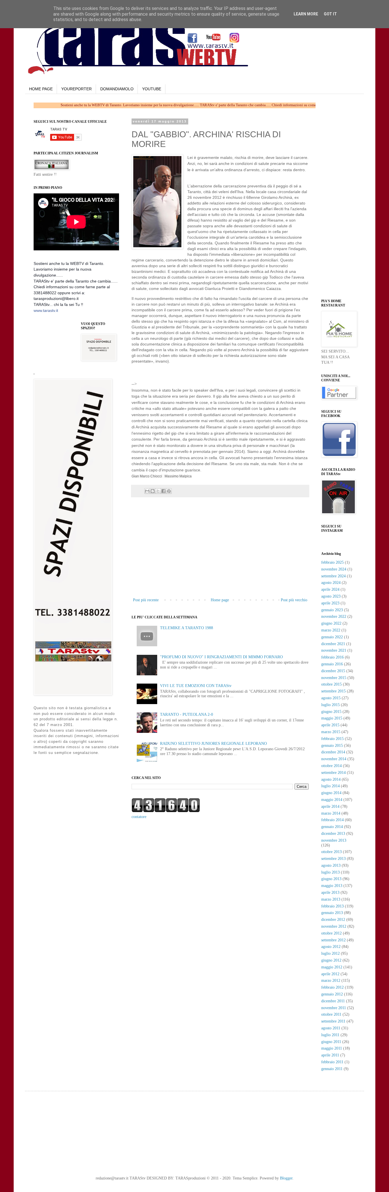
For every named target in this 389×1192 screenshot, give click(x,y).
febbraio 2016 (332, 657)
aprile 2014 (330, 806)
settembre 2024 (333, 576)
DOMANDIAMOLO (117, 89)
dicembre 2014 (333, 752)
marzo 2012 (330, 980)
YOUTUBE (151, 89)
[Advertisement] (204, 376)
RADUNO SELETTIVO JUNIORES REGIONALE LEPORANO (213, 743)
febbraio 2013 (332, 906)
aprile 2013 (330, 892)
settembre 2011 (333, 1021)
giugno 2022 (331, 623)
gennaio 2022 (332, 637)
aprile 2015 (330, 725)
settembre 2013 (333, 858)
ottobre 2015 (331, 684)
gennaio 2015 (332, 745)
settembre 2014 (333, 772)
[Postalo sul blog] (152, 491)
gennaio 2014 (332, 827)
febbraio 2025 (332, 562)
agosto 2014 (331, 779)
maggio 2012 (331, 967)
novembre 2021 (333, 650)
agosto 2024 (331, 582)
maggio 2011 (331, 1048)
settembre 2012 (333, 940)
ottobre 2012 (331, 933)
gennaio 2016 (332, 664)
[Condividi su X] (158, 491)
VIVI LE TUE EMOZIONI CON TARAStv (196, 686)
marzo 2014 (330, 813)
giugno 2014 (331, 793)
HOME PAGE (41, 89)
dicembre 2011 (333, 1001)
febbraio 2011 (332, 1062)
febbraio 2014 (332, 820)
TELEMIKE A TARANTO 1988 (186, 628)
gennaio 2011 (332, 1069)
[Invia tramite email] (147, 491)
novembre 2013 (333, 840)
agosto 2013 (331, 865)
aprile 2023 (330, 603)
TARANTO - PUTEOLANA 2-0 (186, 714)
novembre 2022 (333, 616)
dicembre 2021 (333, 644)
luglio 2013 (330, 872)
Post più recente (146, 600)
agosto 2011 (330, 1028)
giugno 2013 (331, 879)
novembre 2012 (333, 926)
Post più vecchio (294, 600)
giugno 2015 (331, 712)
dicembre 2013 (333, 833)
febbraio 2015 (332, 739)
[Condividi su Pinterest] (169, 491)
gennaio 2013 (332, 913)
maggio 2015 (331, 718)
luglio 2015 (330, 705)
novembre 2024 (333, 569)
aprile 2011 (330, 1055)
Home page (220, 600)
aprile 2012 (330, 974)
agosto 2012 (331, 946)
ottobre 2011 (331, 1014)
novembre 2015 (333, 678)
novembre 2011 (333, 1008)
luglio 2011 (330, 1035)
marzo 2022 (330, 630)
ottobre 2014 (331, 766)
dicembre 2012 (333, 919)
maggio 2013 (331, 886)
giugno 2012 (331, 960)
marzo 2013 (330, 899)
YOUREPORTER (76, 89)
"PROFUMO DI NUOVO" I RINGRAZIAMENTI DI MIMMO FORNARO (221, 657)
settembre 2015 (333, 691)
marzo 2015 (330, 732)
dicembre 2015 (333, 671)
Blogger (286, 1178)
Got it (330, 14)
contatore (139, 817)
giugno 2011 (331, 1042)
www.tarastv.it (46, 310)
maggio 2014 (331, 800)
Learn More (306, 14)
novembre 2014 (333, 759)
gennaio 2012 (332, 994)
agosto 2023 (331, 596)
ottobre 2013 (331, 852)
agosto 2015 (331, 698)
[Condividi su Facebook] (163, 491)
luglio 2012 (330, 953)
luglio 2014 (330, 786)
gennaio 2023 (332, 610)
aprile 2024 (330, 589)
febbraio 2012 (332, 987)
